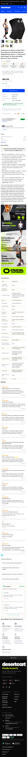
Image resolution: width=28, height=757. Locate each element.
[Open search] (19, 7)
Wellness (3, 11)
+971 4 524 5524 (9, 729)
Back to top (13, 657)
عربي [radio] (13, 3)
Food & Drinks (17, 11)
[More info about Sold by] (18, 94)
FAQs (4, 754)
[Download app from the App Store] (16, 743)
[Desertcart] (5, 7)
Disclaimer (5, 752)
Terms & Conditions (8, 747)
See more (3, 142)
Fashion (24, 11)
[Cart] (24, 7)
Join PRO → (4, 129)
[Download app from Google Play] (6, 743)
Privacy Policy (6, 749)
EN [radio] (10, 3)
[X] (6, 687)
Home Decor (9, 11)
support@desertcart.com (11, 723)
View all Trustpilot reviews (13, 614)
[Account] (21, 7)
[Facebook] (9, 687)
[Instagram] (3, 687)
